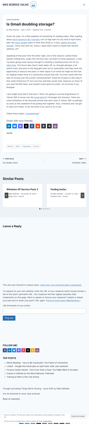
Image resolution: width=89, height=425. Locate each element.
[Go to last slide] (6, 195)
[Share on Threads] (26, 126)
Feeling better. (59, 189)
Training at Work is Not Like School (23, 377)
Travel (36, 146)
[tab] (39, 208)
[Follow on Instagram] (23, 350)
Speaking (27, 146)
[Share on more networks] (49, 126)
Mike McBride (14, 30)
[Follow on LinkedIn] (9, 350)
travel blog (39, 97)
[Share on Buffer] (43, 126)
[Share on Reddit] (37, 126)
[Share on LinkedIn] (8, 126)
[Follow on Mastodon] (19, 350)
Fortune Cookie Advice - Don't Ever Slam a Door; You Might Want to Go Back (42, 370)
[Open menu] (84, 4)
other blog (11, 65)
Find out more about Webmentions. (63, 300)
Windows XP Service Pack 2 (22, 189)
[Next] (82, 195)
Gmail (10, 146)
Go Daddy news (10, 161)
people (24, 42)
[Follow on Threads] (28, 350)
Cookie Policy (47, 421)
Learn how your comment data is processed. (61, 285)
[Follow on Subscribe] (37, 350)
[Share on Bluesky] (14, 126)
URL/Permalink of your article (16, 305)
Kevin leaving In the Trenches (26, 39)
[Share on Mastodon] (20, 126)
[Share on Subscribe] (55, 126)
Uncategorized (12, 20)
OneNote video (79, 161)
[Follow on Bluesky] (14, 350)
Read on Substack (11, 399)
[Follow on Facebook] (5, 350)
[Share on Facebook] (32, 126)
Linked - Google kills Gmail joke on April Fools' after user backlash (37, 366)
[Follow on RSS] (33, 350)
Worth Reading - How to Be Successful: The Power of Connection (37, 363)
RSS (18, 146)
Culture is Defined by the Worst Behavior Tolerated (30, 373)
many (17, 42)
